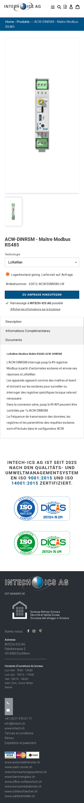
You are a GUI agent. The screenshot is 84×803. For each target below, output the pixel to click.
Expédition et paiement (20, 743)
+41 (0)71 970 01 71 (18, 718)
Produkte (23, 22)
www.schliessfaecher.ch (21, 791)
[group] (42, 115)
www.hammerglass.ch (20, 776)
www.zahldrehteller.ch (20, 796)
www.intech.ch (15, 728)
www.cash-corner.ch (18, 767)
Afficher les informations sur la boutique (35, 309)
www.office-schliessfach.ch (23, 781)
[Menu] (53, 6)
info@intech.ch (15, 723)
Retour (9, 738)
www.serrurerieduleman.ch (23, 786)
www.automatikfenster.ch (22, 762)
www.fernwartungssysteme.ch (26, 772)
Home (9, 22)
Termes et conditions (19, 733)
